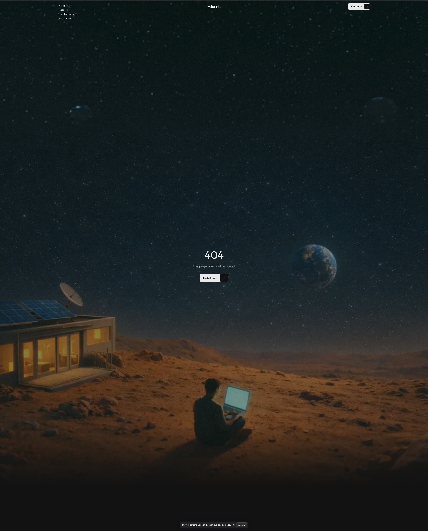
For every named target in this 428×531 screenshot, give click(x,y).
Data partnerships (67, 18)
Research (63, 9)
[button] (66, 5)
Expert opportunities (68, 14)
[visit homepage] (214, 6)
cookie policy (224, 524)
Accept (242, 524)
